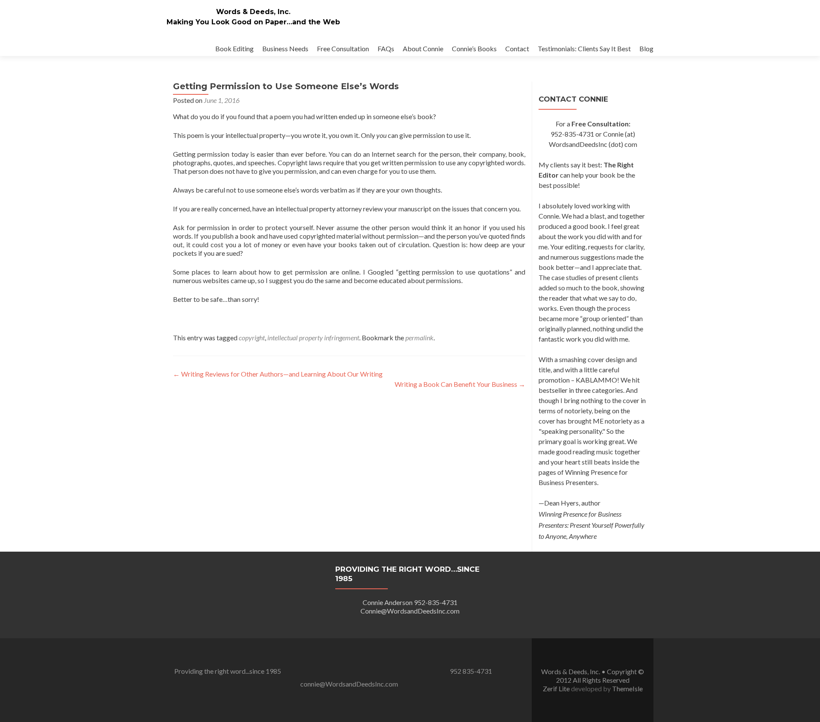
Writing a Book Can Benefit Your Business (460, 384)
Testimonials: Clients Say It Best (584, 48)
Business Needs (285, 48)
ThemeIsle (627, 688)
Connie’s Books (474, 48)
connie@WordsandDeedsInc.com (349, 684)
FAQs (386, 48)
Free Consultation (343, 48)
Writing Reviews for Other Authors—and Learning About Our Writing (278, 374)
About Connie (423, 48)
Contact (517, 48)
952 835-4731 (471, 671)
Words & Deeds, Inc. (253, 12)
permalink (419, 337)
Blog (646, 48)
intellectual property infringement (313, 337)
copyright (252, 337)
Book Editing (234, 48)
